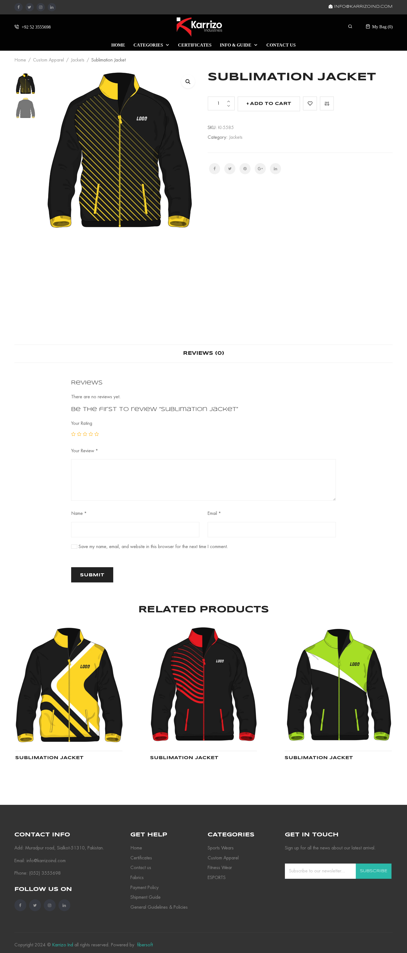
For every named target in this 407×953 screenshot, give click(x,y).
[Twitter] (29, 7)
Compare (327, 103)
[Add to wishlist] (310, 103)
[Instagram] (41, 7)
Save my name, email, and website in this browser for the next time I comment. (153, 546)
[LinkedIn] (275, 168)
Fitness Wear (220, 867)
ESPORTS (217, 877)
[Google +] (260, 168)
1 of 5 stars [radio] (73, 434)
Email (214, 513)
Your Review (84, 451)
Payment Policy (144, 887)
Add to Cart (270, 104)
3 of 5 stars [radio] (85, 434)
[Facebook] (18, 7)
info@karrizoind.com (363, 7)
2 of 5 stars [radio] (79, 434)
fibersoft (144, 945)
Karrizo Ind (62, 945)
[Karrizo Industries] (199, 26)
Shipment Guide (145, 897)
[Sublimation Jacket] (69, 685)
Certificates (141, 858)
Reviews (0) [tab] (203, 353)
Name (79, 513)
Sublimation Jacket (49, 758)
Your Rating (81, 423)
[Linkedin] (52, 7)
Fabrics (137, 877)
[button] (188, 81)
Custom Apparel (48, 60)
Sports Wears (221, 848)
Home (20, 60)
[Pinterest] (245, 168)
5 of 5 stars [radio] (96, 434)
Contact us (140, 867)
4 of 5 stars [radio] (91, 434)
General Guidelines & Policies (159, 907)
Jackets (77, 60)
